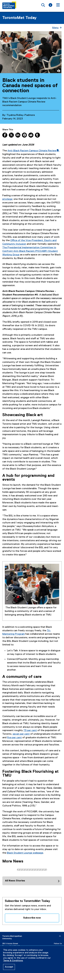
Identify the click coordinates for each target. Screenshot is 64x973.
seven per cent (21, 734)
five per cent (14, 737)
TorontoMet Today (19, 18)
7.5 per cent (30, 730)
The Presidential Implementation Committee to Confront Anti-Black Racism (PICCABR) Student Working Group (30, 251)
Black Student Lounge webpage (25, 853)
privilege (7, 199)
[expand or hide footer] (60, 936)
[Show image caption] (59, 70)
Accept (9, 967)
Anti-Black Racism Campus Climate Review (31, 151)
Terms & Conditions (13, 960)
